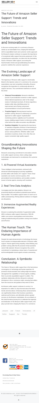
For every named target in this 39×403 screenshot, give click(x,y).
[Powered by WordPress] (18, 400)
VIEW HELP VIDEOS (9, 378)
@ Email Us (14, 349)
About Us (12, 358)
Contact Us (13, 362)
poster (4, 26)
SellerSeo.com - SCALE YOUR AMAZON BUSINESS (21, 393)
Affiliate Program (16, 359)
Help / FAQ (13, 361)
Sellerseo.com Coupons (11, 383)
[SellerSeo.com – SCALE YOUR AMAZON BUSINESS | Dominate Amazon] (8, 2)
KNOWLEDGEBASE (8, 380)
